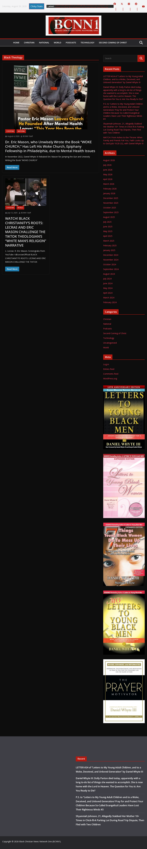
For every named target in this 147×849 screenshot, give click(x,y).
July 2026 (107, 165)
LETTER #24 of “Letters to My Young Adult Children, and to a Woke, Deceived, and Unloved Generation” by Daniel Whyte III (123, 79)
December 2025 (110, 198)
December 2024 (110, 255)
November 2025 (110, 202)
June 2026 (107, 169)
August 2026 (109, 160)
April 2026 (107, 179)
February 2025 (110, 245)
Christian (29, 42)
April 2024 (107, 292)
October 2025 (109, 207)
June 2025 (107, 226)
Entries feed (108, 369)
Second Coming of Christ (113, 42)
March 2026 (108, 184)
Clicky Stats (37, 6)
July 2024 (107, 278)
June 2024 (107, 283)
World (57, 42)
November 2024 (110, 259)
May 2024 (107, 288)
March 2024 (108, 297)
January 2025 (109, 250)
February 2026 (110, 188)
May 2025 (107, 231)
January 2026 (109, 193)
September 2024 (111, 269)
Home (16, 42)
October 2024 (109, 264)
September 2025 (111, 212)
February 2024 (110, 302)
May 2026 (107, 174)
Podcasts (71, 42)
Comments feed (110, 373)
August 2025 (109, 217)
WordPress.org (110, 378)
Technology (87, 42)
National (44, 42)
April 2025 (107, 236)
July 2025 (107, 221)
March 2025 (108, 240)
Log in (106, 364)
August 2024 (109, 274)
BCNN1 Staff (28, 136)
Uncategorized (110, 342)
